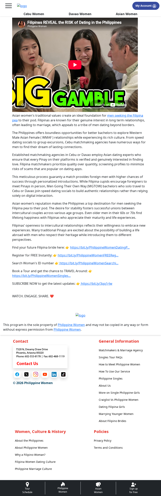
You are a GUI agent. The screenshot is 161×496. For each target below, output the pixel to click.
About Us (105, 385)
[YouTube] (44, 374)
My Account (143, 5)
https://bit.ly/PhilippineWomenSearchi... (88, 263)
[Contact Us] (40, 356)
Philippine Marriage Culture (33, 469)
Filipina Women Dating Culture (35, 462)
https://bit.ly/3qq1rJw (96, 283)
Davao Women (80, 14)
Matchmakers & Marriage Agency (121, 350)
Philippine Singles (111, 378)
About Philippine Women (31, 447)
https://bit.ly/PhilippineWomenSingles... (41, 276)
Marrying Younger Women (116, 414)
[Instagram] (35, 374)
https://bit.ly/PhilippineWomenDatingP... (100, 247)
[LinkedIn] (54, 374)
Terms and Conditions (108, 447)
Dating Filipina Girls (112, 407)
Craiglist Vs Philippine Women (118, 400)
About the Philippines (29, 440)
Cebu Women (34, 14)
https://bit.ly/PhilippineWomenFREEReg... (88, 255)
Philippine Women (71, 325)
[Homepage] (22, 5)
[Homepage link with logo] (80, 315)
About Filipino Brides (112, 421)
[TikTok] (63, 374)
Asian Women (126, 14)
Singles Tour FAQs (111, 357)
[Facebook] (17, 374)
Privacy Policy (102, 440)
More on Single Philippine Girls (119, 392)
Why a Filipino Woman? (30, 455)
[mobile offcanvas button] (9, 6)
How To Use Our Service (114, 371)
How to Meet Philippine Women (119, 364)
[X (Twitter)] (26, 374)
